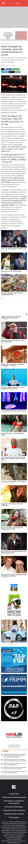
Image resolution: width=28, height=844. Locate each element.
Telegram (5, 71)
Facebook (9, 69)
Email (19, 71)
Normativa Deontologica (14, 807)
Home (3, 43)
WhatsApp (16, 69)
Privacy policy (14, 817)
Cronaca (8, 43)
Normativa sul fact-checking (14, 810)
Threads (12, 71)
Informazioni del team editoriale (14, 797)
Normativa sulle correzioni (14, 814)
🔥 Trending (4, 751)
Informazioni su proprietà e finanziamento (14, 802)
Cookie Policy (14, 794)
